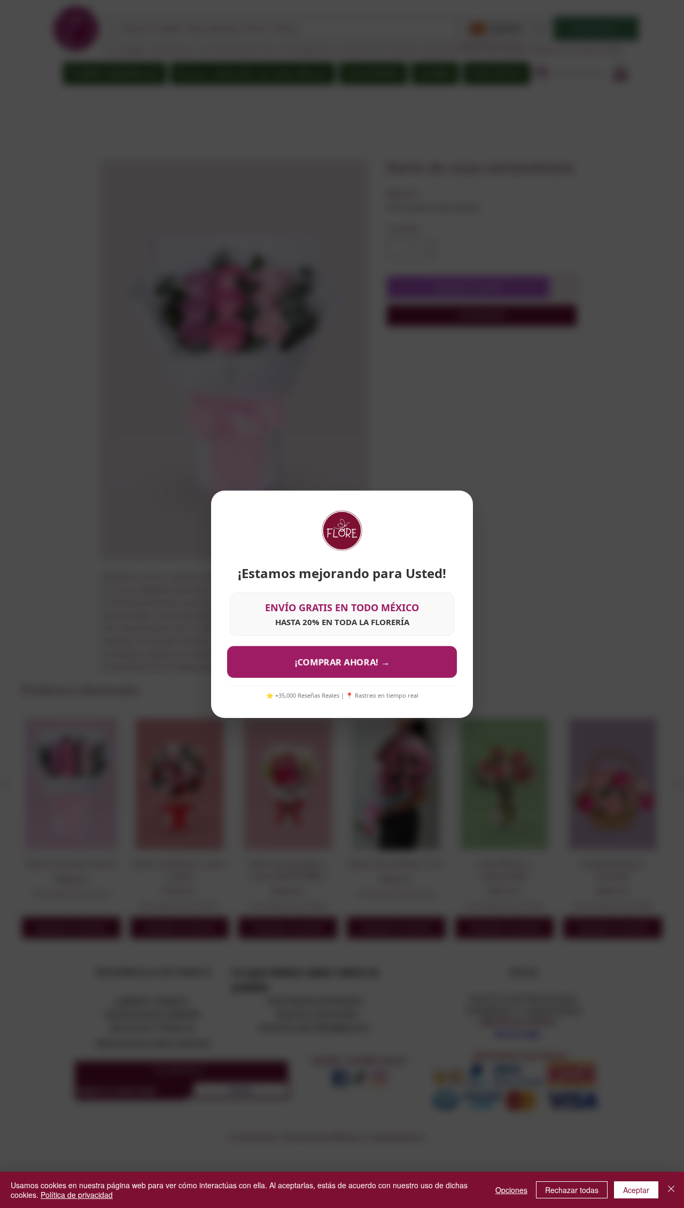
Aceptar (636, 1190)
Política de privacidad (77, 1194)
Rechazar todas (571, 1190)
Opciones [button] (511, 1190)
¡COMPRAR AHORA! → (342, 662)
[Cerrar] (671, 1189)
